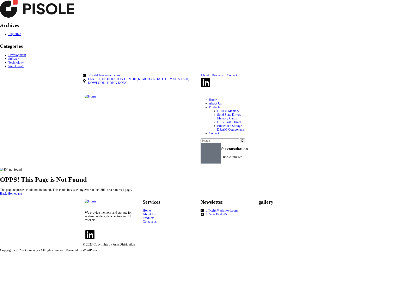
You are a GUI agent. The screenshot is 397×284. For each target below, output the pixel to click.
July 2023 (14, 34)
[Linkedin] (206, 82)
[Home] (90, 96)
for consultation (234, 149)
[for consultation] (211, 153)
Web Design (16, 66)
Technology (16, 62)
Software (14, 58)
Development (17, 55)
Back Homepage (11, 193)
